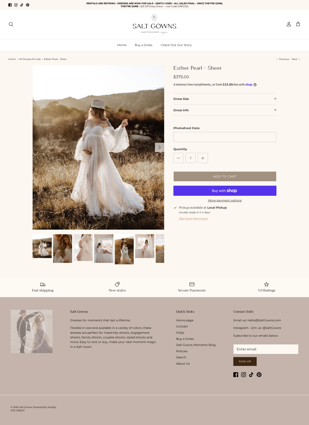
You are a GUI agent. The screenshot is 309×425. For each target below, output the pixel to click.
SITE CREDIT (18, 410)
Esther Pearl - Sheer (55, 59)
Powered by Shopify (44, 407)
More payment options (225, 200)
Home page (184, 320)
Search (181, 357)
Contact (182, 326)
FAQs (180, 333)
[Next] (159, 147)
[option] (98, 147)
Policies (182, 351)
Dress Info (181, 110)
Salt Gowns (25, 407)
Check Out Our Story (176, 45)
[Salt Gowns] (154, 24)
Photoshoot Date (186, 128)
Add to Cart (225, 176)
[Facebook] (10, 5)
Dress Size (181, 99)
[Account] (288, 24)
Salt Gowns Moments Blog (196, 345)
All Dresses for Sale (30, 59)
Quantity (180, 149)
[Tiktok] (21, 5)
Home (121, 45)
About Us (183, 363)
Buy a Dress (143, 45)
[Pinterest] (27, 5)
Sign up (245, 361)
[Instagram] (15, 5)
